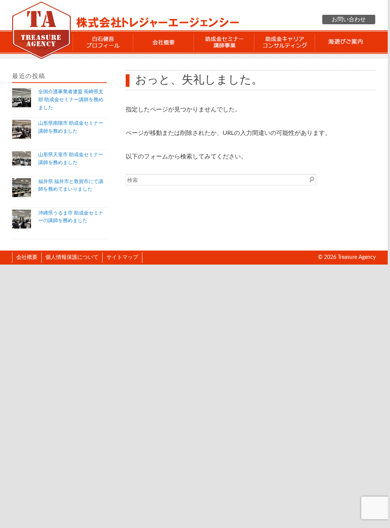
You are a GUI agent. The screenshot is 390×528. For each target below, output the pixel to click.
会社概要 (163, 42)
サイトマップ (122, 257)
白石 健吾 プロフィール (103, 42)
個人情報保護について (71, 257)
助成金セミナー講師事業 (224, 42)
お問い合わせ (349, 19)
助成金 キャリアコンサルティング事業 (284, 42)
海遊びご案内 (345, 42)
